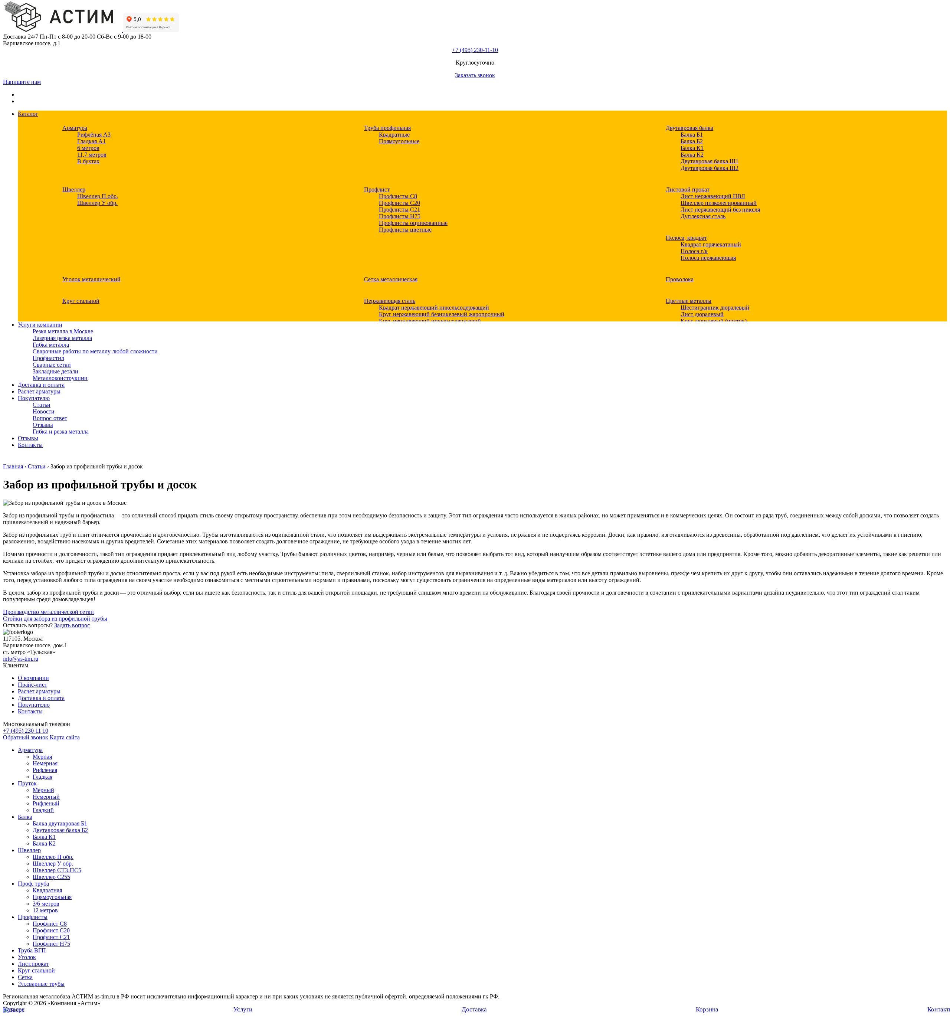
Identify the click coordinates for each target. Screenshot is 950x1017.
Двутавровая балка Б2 (60, 830)
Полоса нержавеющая (708, 258)
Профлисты (33, 917)
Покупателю (34, 398)
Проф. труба (33, 883)
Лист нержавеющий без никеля (720, 209)
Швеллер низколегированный (719, 203)
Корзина (707, 1009)
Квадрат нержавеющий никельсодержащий (434, 307)
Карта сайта (65, 737)
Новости (44, 411)
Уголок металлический (91, 279)
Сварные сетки (52, 365)
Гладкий (43, 810)
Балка (25, 817)
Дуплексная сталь (703, 216)
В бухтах (88, 161)
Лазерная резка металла (62, 338)
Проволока (680, 279)
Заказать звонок (475, 75)
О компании (33, 678)
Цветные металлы (688, 301)
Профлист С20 (51, 930)
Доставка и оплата (41, 385)
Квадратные (394, 134)
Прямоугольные (399, 141)
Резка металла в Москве (63, 331)
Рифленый (46, 803)
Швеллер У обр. (97, 203)
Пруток (27, 783)
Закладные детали (55, 371)
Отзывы (43, 425)
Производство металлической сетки (48, 612)
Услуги (242, 1009)
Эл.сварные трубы (41, 984)
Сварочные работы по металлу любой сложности (95, 351)
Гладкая (42, 777)
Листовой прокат (688, 189)
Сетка (25, 977)
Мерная (42, 756)
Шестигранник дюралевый (715, 307)
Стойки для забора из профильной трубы (55, 618)
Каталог (28, 114)
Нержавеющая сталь (389, 301)
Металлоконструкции (60, 378)
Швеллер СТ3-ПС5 (57, 870)
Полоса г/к (694, 251)
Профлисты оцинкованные (413, 223)
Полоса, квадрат (686, 238)
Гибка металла (51, 344)
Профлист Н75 (51, 944)
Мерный (43, 790)
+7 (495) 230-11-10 (475, 50)
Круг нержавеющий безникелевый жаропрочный (441, 314)
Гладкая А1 (91, 141)
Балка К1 (692, 148)
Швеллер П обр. (97, 196)
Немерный (46, 797)
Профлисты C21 (399, 209)
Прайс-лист (32, 684)
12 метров (45, 910)
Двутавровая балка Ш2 (709, 168)
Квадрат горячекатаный (711, 244)
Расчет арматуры (39, 391)
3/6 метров (46, 903)
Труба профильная (387, 128)
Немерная (45, 763)
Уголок (27, 957)
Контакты (30, 445)
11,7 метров (92, 154)
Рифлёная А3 (94, 134)
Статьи (41, 405)
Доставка (474, 1009)
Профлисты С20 (399, 203)
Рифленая (45, 770)
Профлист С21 (51, 937)
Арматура (74, 128)
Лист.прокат (33, 964)
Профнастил (48, 358)
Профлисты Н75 (399, 216)
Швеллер (73, 189)
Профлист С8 (50, 923)
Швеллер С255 (51, 877)
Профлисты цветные (405, 229)
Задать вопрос (72, 625)
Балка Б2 (692, 141)
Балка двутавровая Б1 (60, 823)
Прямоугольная (52, 897)
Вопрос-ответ (50, 418)
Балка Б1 (692, 134)
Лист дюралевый (702, 314)
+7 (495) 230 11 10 (25, 730)
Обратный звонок (25, 737)
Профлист (377, 189)
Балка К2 (692, 154)
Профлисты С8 (398, 196)
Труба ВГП (32, 950)
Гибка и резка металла (61, 431)
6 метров (88, 148)
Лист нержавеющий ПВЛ (713, 196)
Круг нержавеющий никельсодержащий (430, 321)
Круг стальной (80, 301)
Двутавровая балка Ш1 (709, 161)
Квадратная (47, 890)
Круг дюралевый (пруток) (714, 321)
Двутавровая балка (689, 128)
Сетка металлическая (390, 279)
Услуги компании (40, 324)
